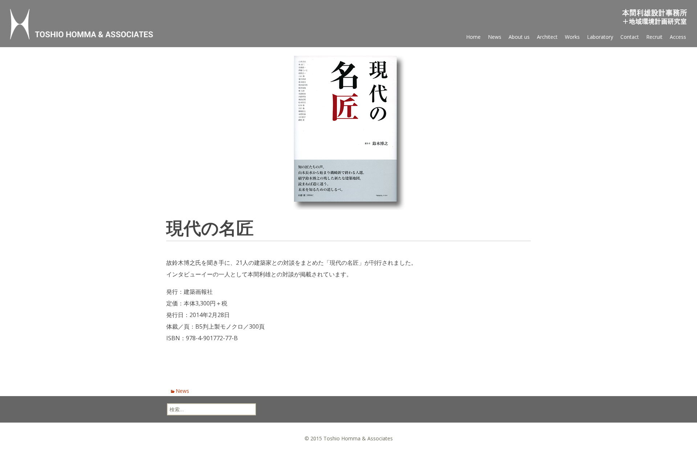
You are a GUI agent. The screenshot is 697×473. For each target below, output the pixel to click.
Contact (629, 36)
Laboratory (600, 36)
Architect (547, 36)
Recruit (654, 36)
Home (473, 36)
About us (519, 36)
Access (678, 36)
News (494, 36)
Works (572, 36)
